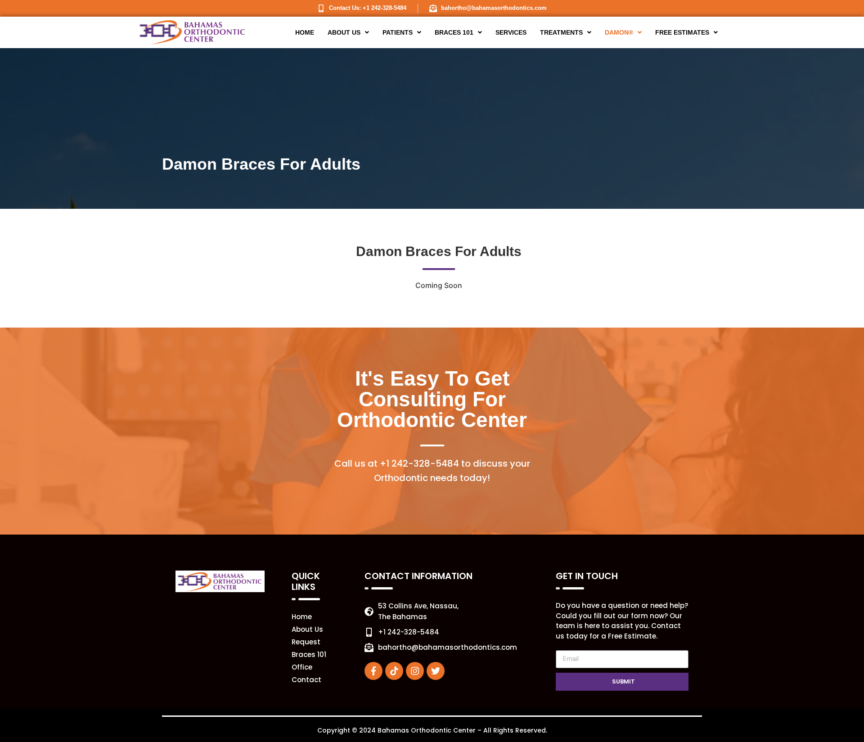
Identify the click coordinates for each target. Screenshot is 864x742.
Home (304, 32)
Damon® (619, 32)
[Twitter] (436, 671)
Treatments (561, 32)
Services (510, 32)
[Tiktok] (394, 671)
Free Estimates (682, 32)
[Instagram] (415, 671)
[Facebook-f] (373, 671)
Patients (397, 32)
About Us (344, 32)
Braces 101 (454, 32)
